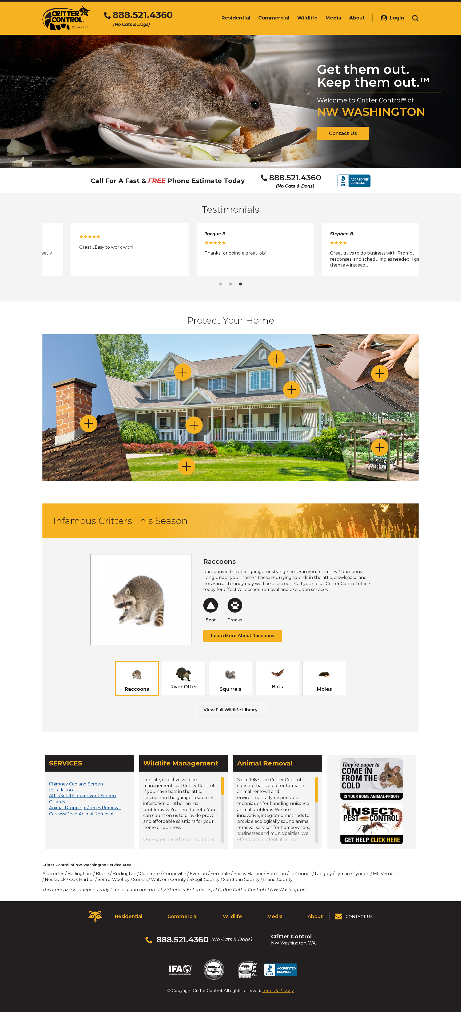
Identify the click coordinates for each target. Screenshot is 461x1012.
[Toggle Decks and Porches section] (379, 447)
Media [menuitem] (333, 18)
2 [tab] (230, 284)
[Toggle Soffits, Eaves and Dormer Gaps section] (183, 372)
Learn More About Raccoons (242, 635)
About (315, 916)
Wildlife (232, 916)
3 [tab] (240, 284)
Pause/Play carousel (406, 235)
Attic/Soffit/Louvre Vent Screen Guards (82, 798)
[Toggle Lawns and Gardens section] (186, 466)
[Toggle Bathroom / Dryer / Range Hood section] (291, 389)
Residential (128, 916)
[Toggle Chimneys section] (88, 423)
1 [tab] (220, 284)
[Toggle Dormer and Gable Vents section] (276, 359)
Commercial (183, 916)
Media (275, 916)
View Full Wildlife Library (230, 709)
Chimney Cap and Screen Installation (76, 786)
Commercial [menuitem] (273, 18)
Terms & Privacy (278, 990)
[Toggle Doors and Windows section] (194, 425)
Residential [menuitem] (235, 18)
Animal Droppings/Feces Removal (85, 807)
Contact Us (343, 133)
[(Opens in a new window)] (371, 779)
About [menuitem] (357, 18)
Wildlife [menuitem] (307, 18)
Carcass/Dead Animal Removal (81, 813)
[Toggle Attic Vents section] (379, 373)
